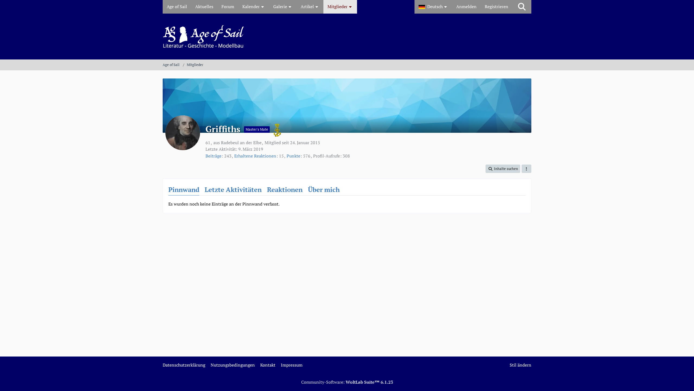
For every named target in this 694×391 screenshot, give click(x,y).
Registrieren (496, 7)
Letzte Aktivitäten (233, 189)
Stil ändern (520, 365)
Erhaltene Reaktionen (255, 156)
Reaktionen (285, 189)
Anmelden (466, 7)
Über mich (324, 189)
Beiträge (213, 156)
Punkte (293, 156)
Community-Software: (347, 382)
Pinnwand (183, 189)
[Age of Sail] (347, 36)
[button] (433, 7)
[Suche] (521, 7)
